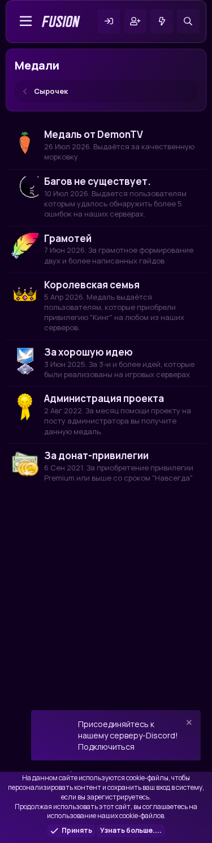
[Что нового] (161, 21)
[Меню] (26, 21)
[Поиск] (188, 21)
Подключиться (106, 746)
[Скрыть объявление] (188, 724)
